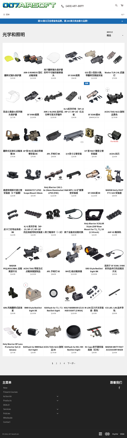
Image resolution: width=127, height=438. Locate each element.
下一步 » (71, 363)
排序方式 (110, 32)
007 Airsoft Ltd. (14, 434)
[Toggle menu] (57, 396)
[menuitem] (31, 387)
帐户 (123, 15)
